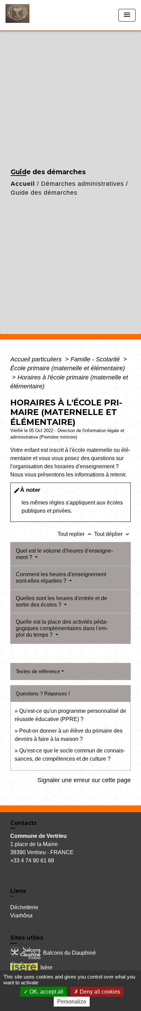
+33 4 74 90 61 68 (32, 860)
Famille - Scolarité (95, 359)
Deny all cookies (99, 992)
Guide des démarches (44, 192)
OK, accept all (45, 992)
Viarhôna (21, 915)
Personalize (71, 1002)
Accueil (23, 183)
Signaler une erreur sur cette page (84, 780)
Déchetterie (24, 907)
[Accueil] (31, 15)
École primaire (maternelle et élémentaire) (67, 368)
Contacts (23, 823)
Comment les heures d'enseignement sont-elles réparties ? (61, 577)
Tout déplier (112, 534)
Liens (18, 891)
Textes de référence (38, 671)
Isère (46, 967)
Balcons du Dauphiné (69, 952)
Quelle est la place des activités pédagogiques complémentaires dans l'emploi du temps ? (62, 628)
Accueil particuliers (36, 359)
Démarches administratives (82, 183)
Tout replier (75, 534)
